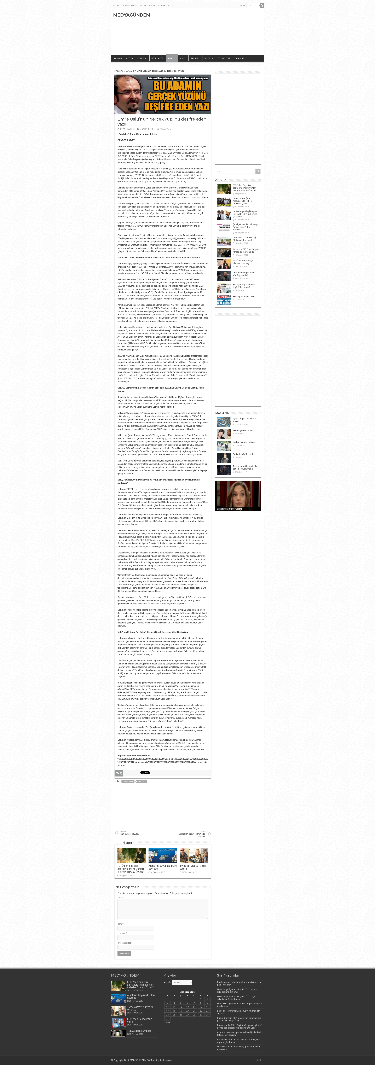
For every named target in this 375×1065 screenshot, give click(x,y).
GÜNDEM (141, 58)
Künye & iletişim (130, 5)
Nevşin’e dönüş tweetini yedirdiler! (232, 509)
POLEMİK (208, 58)
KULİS (182, 58)
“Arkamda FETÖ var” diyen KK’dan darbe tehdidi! (246, 250)
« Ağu (167, 1022)
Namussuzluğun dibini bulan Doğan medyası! (239, 1003)
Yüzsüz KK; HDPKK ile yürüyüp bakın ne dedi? (239, 1046)
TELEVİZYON (224, 58)
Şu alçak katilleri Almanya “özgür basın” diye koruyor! (246, 227)
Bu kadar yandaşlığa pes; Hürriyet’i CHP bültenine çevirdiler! (245, 214)
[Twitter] (244, 5)
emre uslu (142, 781)
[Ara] (262, 5)
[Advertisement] (208, 31)
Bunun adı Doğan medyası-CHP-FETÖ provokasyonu (242, 201)
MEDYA (129, 58)
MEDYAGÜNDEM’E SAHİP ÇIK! (162, 5)
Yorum (120, 897)
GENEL (151, 129)
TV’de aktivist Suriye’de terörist (140, 1008)
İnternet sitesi (124, 943)
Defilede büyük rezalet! (244, 454)
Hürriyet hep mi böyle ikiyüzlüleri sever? (244, 286)
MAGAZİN (194, 58)
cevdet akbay (128, 781)
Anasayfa (116, 5)
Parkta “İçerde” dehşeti (244, 442)
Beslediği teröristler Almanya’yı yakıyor (236, 1010)
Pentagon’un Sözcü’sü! (244, 296)
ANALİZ (171, 58)
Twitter (143, 5)
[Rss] (241, 5)
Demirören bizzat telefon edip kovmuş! (192, 834)
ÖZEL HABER (157, 58)
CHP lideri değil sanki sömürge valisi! (243, 274)
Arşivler (168, 982)
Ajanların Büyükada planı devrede (141, 996)
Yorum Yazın (165, 129)
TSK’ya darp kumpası (139, 1030)
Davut (224, 1049)
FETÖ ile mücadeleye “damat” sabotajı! (243, 262)
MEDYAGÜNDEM (131, 15)
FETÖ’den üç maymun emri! (139, 1020)
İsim (120, 924)
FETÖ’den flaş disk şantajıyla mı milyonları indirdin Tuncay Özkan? (130, 868)
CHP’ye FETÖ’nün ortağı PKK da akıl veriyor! (244, 238)
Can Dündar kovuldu (129, 833)
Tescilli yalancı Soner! (243, 430)
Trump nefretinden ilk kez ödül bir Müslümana (246, 467)
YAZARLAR (239, 58)
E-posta (122, 933)
